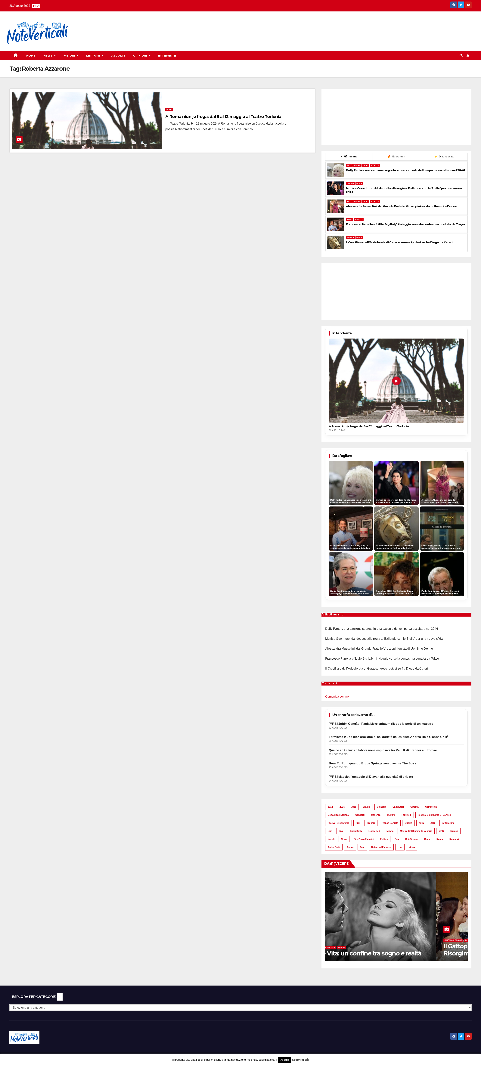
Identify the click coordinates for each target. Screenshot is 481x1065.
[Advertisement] (144, 24)
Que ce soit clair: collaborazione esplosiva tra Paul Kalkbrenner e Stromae (383, 750)
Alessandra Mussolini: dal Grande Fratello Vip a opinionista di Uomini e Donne (401, 206)
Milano (389, 831)
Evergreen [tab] (396, 156)
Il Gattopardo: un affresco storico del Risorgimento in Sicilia (383, 950)
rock (427, 839)
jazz (432, 823)
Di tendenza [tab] (444, 156)
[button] (461, 55)
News (49, 55)
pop (397, 839)
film (358, 823)
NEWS (365, 165)
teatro (350, 847)
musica (454, 831)
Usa (400, 847)
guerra (408, 823)
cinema (414, 807)
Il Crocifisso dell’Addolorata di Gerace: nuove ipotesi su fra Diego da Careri (399, 242)
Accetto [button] (285, 1059)
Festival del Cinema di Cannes (434, 815)
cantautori (398, 807)
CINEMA (350, 183)
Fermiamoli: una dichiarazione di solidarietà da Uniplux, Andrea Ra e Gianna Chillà (388, 736)
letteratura (448, 823)
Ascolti (118, 55)
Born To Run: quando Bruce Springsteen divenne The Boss (372, 763)
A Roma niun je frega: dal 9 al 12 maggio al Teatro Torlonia (223, 116)
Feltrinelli (406, 815)
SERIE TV (375, 165)
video (412, 847)
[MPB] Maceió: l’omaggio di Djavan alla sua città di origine (371, 776)
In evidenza (360, 940)
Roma (439, 839)
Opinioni (140, 55)
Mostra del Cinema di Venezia (416, 831)
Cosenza (375, 815)
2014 (330, 807)
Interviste (167, 55)
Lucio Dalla (356, 831)
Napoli (331, 839)
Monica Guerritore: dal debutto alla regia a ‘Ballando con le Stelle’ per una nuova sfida (404, 189)
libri (330, 831)
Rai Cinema (411, 839)
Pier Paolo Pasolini (364, 839)
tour (362, 847)
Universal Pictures (381, 847)
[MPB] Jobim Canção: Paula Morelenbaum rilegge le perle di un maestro (381, 723)
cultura (391, 815)
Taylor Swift (334, 847)
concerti (360, 815)
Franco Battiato (390, 823)
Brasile (366, 807)
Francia (371, 823)
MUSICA (350, 237)
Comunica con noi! (337, 696)
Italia (421, 823)
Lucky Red (374, 831)
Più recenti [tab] (349, 156)
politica (384, 839)
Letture (93, 55)
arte (353, 807)
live (341, 831)
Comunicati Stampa (338, 815)
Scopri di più (300, 1059)
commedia (431, 807)
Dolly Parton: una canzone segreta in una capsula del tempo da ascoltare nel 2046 (405, 170)
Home (30, 55)
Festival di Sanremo (338, 823)
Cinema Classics (342, 940)
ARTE (349, 165)
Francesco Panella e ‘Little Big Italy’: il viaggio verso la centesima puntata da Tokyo (405, 224)
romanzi (454, 839)
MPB (441, 831)
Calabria (381, 807)
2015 (342, 807)
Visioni (70, 55)
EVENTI (357, 165)
